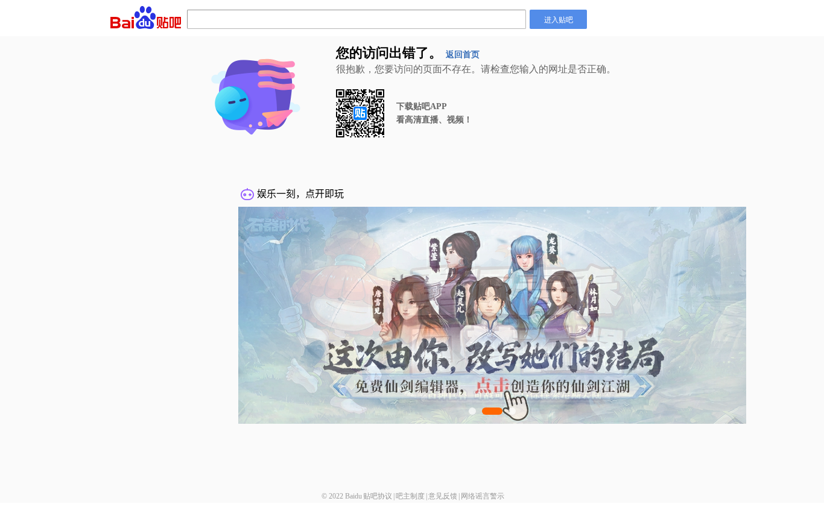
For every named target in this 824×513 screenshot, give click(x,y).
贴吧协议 (377, 496)
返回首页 (463, 54)
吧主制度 (410, 496)
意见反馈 (442, 496)
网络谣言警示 (482, 496)
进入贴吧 (558, 19)
